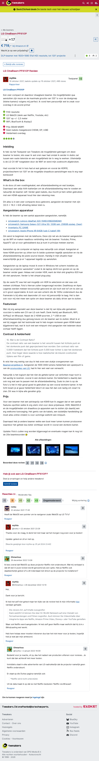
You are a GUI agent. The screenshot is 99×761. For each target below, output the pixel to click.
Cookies (6, 738)
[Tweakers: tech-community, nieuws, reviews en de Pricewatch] (15, 3)
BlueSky (73, 719)
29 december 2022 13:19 (35, 585)
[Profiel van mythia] (5, 79)
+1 (32, 463)
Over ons (16, 723)
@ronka (15, 528)
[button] (3, 3)
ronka (13, 507)
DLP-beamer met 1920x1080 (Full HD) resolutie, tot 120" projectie (33, 55)
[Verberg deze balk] (96, 9)
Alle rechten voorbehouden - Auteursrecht (21, 754)
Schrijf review (10, 484)
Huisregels (7, 727)
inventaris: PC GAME (18, 227)
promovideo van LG (20, 368)
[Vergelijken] (96, 39)
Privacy (5, 734)
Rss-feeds (74, 731)
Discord (73, 734)
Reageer (8, 519)
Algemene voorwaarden (13, 731)
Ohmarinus (16, 557)
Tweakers (6, 752)
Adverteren (7, 719)
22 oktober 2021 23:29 (30, 528)
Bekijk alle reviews (14, 64)
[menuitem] (83, 3)
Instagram (74, 727)
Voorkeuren (17, 738)
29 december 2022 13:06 (21, 560)
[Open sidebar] (97, 14)
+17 (12, 39)
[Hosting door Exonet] (85, 707)
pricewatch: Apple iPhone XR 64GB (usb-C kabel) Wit (34, 230)
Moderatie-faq (24, 495)
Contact (6, 723)
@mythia (17, 651)
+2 (80, 78)
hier (78, 601)
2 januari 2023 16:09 (31, 651)
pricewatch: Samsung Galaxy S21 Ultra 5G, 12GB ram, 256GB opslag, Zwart (45, 224)
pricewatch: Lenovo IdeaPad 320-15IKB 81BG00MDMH (35, 221)
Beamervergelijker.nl (13, 365)
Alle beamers (8, 30)
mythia (12, 78)
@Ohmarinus (17, 585)
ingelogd (36, 697)
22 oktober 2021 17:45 (20, 510)
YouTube (74, 723)
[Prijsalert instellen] (32, 50)
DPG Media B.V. (34, 752)
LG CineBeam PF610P (14, 33)
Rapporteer (14, 84)
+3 (41, 463)
